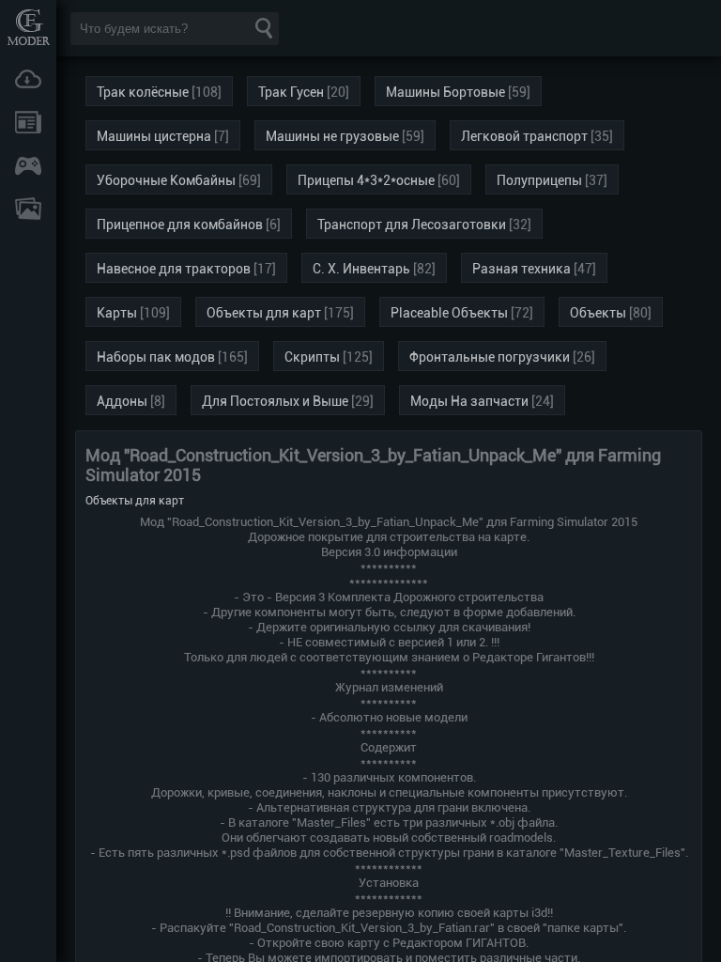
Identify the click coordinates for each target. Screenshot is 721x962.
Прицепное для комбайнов (180, 224)
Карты (117, 312)
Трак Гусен (291, 92)
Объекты (598, 312)
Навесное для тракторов (174, 268)
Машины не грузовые (332, 136)
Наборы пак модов (156, 357)
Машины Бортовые (445, 92)
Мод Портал (28, 27)
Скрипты (312, 357)
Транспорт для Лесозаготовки (411, 224)
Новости (28, 122)
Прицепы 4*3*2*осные (366, 180)
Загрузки (28, 79)
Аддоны (122, 401)
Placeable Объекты (449, 312)
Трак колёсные (143, 92)
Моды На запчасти (469, 401)
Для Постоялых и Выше (275, 401)
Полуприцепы (539, 180)
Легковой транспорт (524, 136)
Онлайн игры (28, 165)
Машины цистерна (154, 136)
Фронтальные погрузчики (489, 357)
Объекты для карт (264, 312)
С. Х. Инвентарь (361, 268)
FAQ (28, 208)
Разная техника (521, 268)
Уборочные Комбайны (166, 180)
